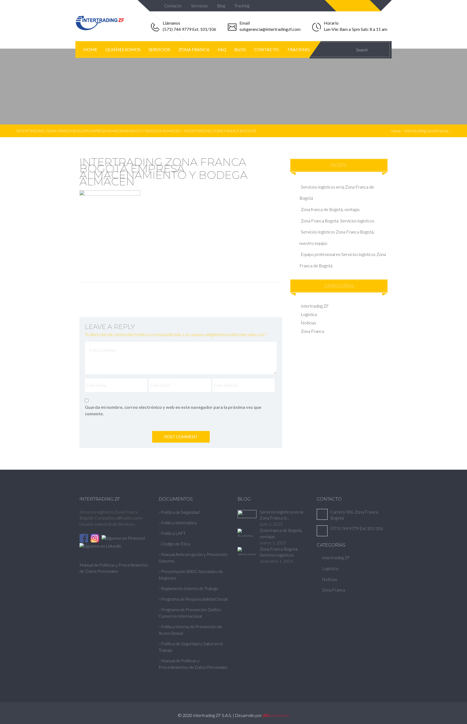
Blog (221, 5)
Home (90, 49)
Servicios (200, 5)
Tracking (242, 5)
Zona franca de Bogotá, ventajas (330, 209)
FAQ (222, 49)
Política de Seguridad (180, 512)
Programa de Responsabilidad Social (194, 598)
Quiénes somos (123, 49)
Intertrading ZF (315, 305)
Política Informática (179, 522)
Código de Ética (175, 543)
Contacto (173, 5)
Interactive (276, 715)
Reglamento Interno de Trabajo (189, 588)
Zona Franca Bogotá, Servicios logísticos (337, 220)
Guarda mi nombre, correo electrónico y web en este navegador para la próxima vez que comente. (173, 410)
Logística (309, 314)
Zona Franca (193, 49)
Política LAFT (173, 533)
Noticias (308, 322)
